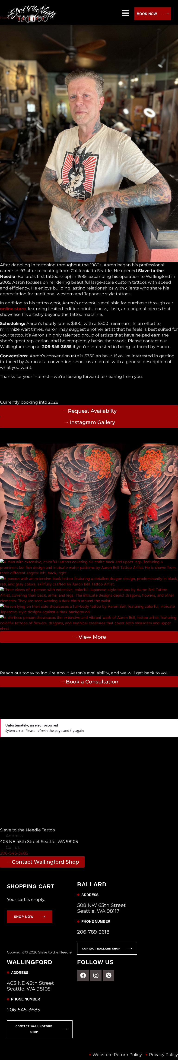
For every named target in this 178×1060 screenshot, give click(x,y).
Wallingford (35, 743)
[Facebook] (83, 975)
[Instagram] (96, 975)
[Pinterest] (108, 975)
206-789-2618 (93, 932)
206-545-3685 (14, 853)
